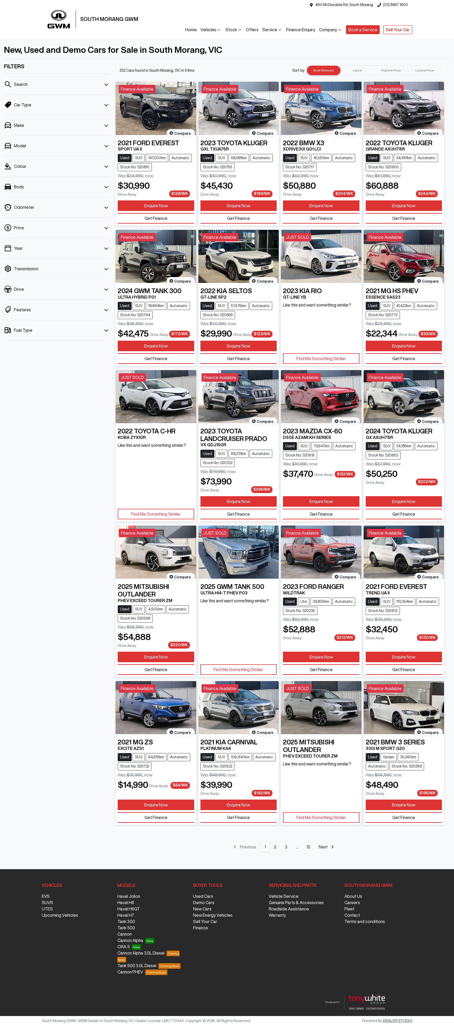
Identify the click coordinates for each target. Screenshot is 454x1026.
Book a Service (362, 30)
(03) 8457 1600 (395, 5)
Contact (352, 915)
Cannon (124, 934)
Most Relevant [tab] (323, 70)
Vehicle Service (283, 896)
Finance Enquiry (300, 30)
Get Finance (156, 218)
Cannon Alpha (130, 940)
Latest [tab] (357, 70)
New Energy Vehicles (213, 915)
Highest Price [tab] (391, 70)
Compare (182, 133)
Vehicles (208, 30)
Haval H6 (125, 902)
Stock (231, 30)
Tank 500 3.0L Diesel (136, 965)
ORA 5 (123, 947)
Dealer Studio (397, 1021)
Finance (200, 928)
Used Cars (203, 896)
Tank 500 (126, 928)
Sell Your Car (398, 30)
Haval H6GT (128, 909)
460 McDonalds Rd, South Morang (344, 5)
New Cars (202, 909)
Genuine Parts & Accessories (296, 902)
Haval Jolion (128, 896)
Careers (352, 902)
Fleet (349, 909)
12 (308, 847)
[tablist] (374, 70)
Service (269, 30)
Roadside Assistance (289, 909)
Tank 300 (126, 921)
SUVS (47, 902)
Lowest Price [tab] (424, 70)
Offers (252, 30)
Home (191, 30)
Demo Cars (203, 902)
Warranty (277, 915)
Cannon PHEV (130, 972)
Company (328, 30)
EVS (46, 896)
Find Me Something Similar (321, 358)
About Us (353, 896)
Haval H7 (125, 915)
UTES (47, 909)
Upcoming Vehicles (60, 915)
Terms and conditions (364, 921)
